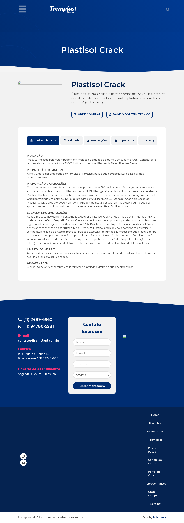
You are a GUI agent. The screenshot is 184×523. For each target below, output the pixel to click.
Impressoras (155, 431)
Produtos (155, 423)
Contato (155, 503)
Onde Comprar (154, 493)
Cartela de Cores (155, 461)
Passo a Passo (153, 449)
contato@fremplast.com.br (38, 340)
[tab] (43, 140)
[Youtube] (23, 462)
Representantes (155, 483)
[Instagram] (23, 456)
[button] (167, 9)
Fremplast (155, 439)
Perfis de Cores (154, 473)
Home (155, 415)
